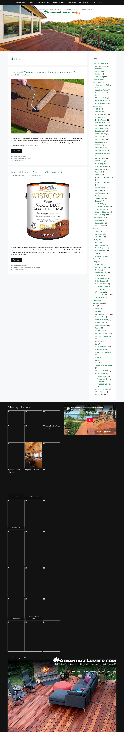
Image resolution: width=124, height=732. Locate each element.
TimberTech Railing (99, 297)
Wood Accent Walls (102, 371)
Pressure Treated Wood (103, 182)
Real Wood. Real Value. (89, 671)
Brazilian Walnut (100, 120)
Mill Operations (100, 251)
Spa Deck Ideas (100, 196)
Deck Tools (99, 145)
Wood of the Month (101, 389)
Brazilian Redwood (101, 114)
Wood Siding (99, 292)
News (93, 3)
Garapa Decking (100, 158)
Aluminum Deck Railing (103, 85)
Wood (100, 3)
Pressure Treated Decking (104, 177)
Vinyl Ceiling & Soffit (104, 384)
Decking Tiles (99, 223)
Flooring (95, 231)
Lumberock (99, 74)
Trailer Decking (100, 209)
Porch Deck (99, 175)
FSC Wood (98, 331)
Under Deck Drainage (102, 212)
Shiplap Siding (100, 275)
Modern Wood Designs (103, 352)
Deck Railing (97, 82)
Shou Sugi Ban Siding (102, 278)
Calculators (99, 220)
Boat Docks (99, 112)
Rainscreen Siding (101, 273)
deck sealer (16, 267)
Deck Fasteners (100, 134)
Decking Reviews (111, 671)
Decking (31, 3)
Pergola (95, 259)
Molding (98, 357)
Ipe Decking (99, 164)
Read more (16, 151)
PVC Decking (99, 190)
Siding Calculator (101, 281)
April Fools (98, 242)
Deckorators (99, 71)
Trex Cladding (100, 289)
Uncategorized (98, 303)
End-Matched (99, 322)
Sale (96, 253)
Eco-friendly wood (101, 320)
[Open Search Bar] (106, 2)
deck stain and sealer (33, 267)
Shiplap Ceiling (102, 376)
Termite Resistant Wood (103, 366)
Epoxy (95, 228)
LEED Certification (101, 347)
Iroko (97, 344)
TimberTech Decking (102, 206)
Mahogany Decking (101, 166)
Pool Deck (98, 172)
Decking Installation (102, 150)
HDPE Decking (100, 161)
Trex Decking (99, 77)
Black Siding (99, 264)
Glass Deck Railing (101, 98)
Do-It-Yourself (83, 3)
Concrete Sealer (98, 79)
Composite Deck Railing (103, 93)
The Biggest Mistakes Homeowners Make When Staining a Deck (44, 71)
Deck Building (99, 128)
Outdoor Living (20, 3)
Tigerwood (99, 204)
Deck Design (99, 131)
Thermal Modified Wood (101, 295)
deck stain (28, 158)
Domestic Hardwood (102, 314)
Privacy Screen (100, 187)
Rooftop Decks (100, 193)
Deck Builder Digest (101, 125)
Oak (96, 360)
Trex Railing (97, 300)
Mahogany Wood (101, 349)
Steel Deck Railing (101, 101)
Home (73, 671)
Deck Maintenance (18, 158)
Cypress (98, 311)
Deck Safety (99, 142)
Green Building (100, 245)
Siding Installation (101, 284)
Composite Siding (101, 267)
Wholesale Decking (101, 256)
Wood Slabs (99, 395)
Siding (95, 262)
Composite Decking (43, 3)
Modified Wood (98, 237)
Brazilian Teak (100, 117)
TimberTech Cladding (102, 286)
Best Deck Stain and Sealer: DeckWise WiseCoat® (37, 172)
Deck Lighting (99, 139)
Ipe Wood (98, 341)
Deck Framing (100, 136)
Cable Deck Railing (101, 90)
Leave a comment (18, 160)
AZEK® (97, 109)
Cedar (97, 308)
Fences (97, 328)
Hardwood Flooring (58, 3)
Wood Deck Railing (101, 103)
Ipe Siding (98, 270)
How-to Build (99, 226)
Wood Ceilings (71, 3)
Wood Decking (100, 215)
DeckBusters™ (100, 147)
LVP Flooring (99, 234)
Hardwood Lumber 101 (103, 336)
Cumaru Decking (100, 123)
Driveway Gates (100, 317)
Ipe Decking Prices (101, 248)
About (78, 671)
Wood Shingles (100, 392)
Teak (96, 363)
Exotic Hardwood (101, 325)
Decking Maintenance (19, 156)
